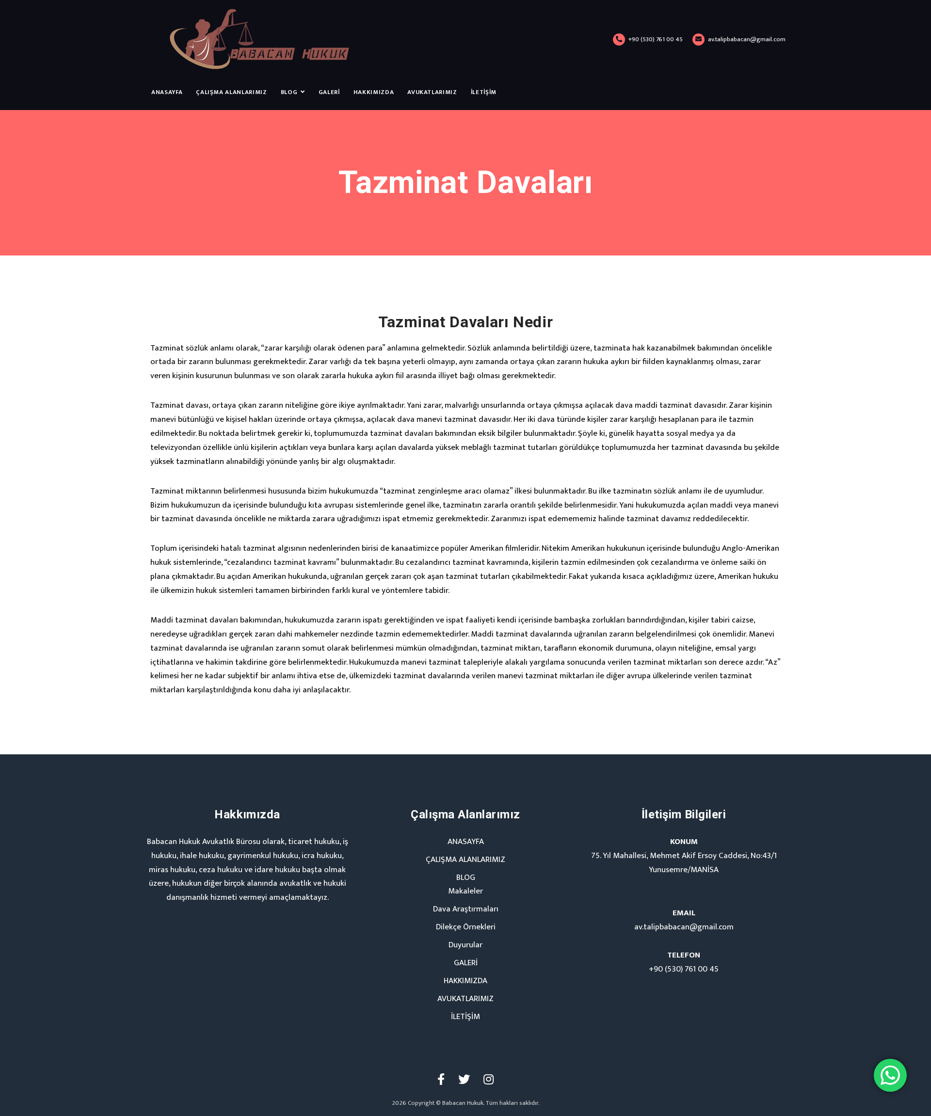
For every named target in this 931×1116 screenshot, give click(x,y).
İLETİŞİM (484, 92)
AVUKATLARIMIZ (432, 92)
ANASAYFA (166, 92)
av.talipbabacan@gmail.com (684, 927)
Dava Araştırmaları (465, 909)
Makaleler (465, 891)
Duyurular (465, 945)
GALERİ (329, 92)
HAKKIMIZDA (373, 92)
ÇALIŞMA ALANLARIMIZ (231, 92)
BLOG (289, 92)
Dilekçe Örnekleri (466, 927)
